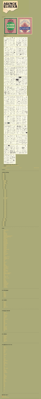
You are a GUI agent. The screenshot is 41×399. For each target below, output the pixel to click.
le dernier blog (5, 286)
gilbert (4, 318)
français (7, 166)
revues (4, 385)
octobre (5, 182)
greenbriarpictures (6, 243)
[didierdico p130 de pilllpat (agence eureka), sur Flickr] (24, 95)
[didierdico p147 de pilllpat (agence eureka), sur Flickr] (7, 144)
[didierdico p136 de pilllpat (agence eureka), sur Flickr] (13, 114)
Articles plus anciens (36, 167)
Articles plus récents (4, 167)
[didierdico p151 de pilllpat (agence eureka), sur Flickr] (7, 153)
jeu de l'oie (5, 365)
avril (4, 188)
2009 (3, 221)
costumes (5, 356)
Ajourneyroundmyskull (6, 256)
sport (4, 388)
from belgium (5, 247)
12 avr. (5, 206)
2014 (3, 175)
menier (4, 321)
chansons (5, 354)
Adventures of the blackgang (7, 236)
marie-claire (5, 371)
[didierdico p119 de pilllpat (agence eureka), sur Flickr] (7, 75)
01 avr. (5, 217)
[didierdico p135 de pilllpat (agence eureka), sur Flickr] (7, 114)
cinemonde (5, 338)
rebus (4, 384)
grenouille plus (5, 233)
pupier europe (5, 328)
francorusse (5, 317)
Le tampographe (6, 284)
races (4, 383)
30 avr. (5, 189)
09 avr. (5, 209)
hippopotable (5, 282)
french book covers (6, 283)
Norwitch (5, 280)
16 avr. (5, 203)
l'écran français (5, 335)
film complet (5, 337)
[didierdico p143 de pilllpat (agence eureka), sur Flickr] (7, 134)
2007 (3, 223)
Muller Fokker (5, 266)
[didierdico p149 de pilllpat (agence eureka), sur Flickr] (19, 144)
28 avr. (5, 190)
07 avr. (5, 211)
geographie (5, 305)
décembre (5, 180)
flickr (4, 361)
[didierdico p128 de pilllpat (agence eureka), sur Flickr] (12, 95)
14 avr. (5, 205)
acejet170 (5, 259)
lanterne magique (6, 368)
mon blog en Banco (6, 268)
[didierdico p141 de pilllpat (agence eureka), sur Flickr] (19, 124)
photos (4, 379)
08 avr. (5, 210)
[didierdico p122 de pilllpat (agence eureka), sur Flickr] (24, 75)
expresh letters (5, 267)
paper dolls (5, 295)
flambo (4, 293)
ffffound (5, 269)
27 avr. (5, 191)
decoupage (5, 292)
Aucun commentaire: (16, 35)
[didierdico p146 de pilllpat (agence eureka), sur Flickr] (24, 134)
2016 (3, 173)
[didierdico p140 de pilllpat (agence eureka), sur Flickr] (13, 124)
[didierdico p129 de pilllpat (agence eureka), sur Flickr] (18, 95)
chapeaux (5, 232)
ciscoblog (5, 279)
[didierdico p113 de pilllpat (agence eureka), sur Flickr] (18, 56)
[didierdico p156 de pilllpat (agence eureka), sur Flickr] (13, 163)
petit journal (5, 378)
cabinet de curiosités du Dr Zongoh (8, 235)
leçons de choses (6, 306)
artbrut (4, 275)
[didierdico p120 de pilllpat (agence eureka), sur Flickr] (13, 75)
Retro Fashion (5, 239)
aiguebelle (5, 312)
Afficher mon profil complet (5, 397)
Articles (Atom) (7, 169)
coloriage (5, 296)
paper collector (5, 241)
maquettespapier (6, 287)
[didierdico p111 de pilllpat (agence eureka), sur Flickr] (7, 56)
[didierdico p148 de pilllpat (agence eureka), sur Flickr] (13, 144)
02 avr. (5, 216)
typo (9, 36)
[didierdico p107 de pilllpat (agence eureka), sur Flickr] (7, 46)
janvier (5, 220)
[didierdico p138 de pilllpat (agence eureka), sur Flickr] (25, 114)
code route (5, 302)
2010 (3, 179)
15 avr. (5, 204)
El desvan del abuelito (6, 249)
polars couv (5, 381)
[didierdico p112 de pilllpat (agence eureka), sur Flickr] (13, 56)
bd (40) (4, 350)
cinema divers (5, 340)
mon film (5, 336)
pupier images (5, 329)
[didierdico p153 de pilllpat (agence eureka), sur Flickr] (19, 153)
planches (5, 380)
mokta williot (5, 323)
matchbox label (5, 372)
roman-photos (5, 339)
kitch (4, 367)
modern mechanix (6, 253)
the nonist (5, 252)
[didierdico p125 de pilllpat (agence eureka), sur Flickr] (18, 85)
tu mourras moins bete (6, 277)
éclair (4, 330)
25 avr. (5, 193)
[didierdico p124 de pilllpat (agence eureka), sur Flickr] (12, 85)
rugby (4, 386)
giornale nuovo (5, 240)
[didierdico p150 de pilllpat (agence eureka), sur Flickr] (25, 144)
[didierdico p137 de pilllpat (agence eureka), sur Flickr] (19, 114)
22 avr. (5, 196)
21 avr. (5, 199)
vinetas (4, 263)
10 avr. (5, 208)
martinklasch (5, 257)
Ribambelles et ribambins (7, 273)
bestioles (5, 351)
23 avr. (5, 195)
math (4, 307)
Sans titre (5, 198)
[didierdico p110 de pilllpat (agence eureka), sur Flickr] (25, 46)
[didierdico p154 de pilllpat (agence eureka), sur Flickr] (24, 153)
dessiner (5, 303)
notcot (4, 260)
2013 (3, 176)
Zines (4, 274)
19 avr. (5, 200)
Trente (4, 231)
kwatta (4, 320)
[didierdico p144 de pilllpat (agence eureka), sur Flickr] (13, 134)
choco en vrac (5, 314)
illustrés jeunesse (6, 363)
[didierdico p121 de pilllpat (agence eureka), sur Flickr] (19, 75)
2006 (3, 224)
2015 (3, 174)
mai (4, 187)
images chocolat (6, 319)
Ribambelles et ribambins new (7, 272)
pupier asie (5, 327)
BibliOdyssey (5, 245)
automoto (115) (5, 349)
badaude (5, 262)
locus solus (5, 285)
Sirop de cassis (6, 197)
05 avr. (5, 213)
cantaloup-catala (6, 313)
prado (4, 325)
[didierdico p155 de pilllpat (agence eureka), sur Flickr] (7, 163)
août (4, 184)
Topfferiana (5, 248)
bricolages (5, 294)
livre (9, 166)
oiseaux (4, 374)
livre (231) (5, 369)
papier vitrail (5, 376)
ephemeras (7, 36)
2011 (3, 178)
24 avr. (5, 194)
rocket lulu (5, 230)
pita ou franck (4, 396)
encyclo (4, 359)
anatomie (5, 301)
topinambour (5, 261)
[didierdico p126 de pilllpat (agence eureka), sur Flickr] (24, 85)
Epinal (4, 291)
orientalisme (5, 375)
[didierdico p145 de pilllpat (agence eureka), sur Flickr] (19, 134)
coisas (4, 255)
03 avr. (5, 215)
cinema (4, 341)
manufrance (5, 370)
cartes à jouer (5, 353)
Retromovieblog (6, 237)
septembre (5, 183)
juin (4, 186)
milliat (4, 322)
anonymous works (6, 276)
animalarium (5, 250)
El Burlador (5, 246)
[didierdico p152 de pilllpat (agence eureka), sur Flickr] (13, 153)
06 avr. (5, 212)
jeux (4, 366)
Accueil (20, 167)
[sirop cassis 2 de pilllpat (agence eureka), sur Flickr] (10, 34)
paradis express (5, 251)
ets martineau (5, 316)
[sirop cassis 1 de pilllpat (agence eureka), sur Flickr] (25, 34)
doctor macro (5, 244)
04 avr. (5, 214)
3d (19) (4, 346)
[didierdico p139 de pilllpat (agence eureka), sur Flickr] (7, 124)
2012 (3, 177)
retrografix (5, 238)
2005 (3, 225)
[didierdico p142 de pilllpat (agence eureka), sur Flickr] (24, 124)
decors (4, 358)
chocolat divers (5, 315)
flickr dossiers (5, 234)
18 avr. (5, 201)
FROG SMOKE (6, 270)
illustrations (5, 362)
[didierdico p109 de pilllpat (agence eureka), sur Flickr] (18, 46)
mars (4, 218)
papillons (5, 377)
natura (4, 324)
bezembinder (5, 254)
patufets (4, 264)
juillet (4, 185)
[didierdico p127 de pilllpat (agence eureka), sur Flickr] (7, 95)
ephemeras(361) (6, 360)
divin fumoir (5, 281)
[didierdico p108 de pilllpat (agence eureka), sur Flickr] (12, 46)
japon (4, 278)
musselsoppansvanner (6, 258)
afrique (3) (5, 347)
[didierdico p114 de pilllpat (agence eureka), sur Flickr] (24, 56)
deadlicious (5, 265)
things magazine (6, 242)
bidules (4, 352)
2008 (3, 222)
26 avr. (5, 192)
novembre (5, 181)
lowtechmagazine (6, 271)
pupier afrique (5, 326)
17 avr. (5, 202)
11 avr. (5, 207)
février (4, 219)
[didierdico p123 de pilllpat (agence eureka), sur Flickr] (7, 85)
